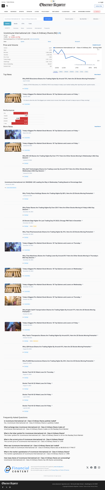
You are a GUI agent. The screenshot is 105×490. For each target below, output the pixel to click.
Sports (21, 11)
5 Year (86, 71)
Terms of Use (87, 486)
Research (77, 41)
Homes (3, 2)
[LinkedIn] (95, 469)
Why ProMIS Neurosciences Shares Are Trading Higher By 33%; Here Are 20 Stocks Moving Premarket (58, 361)
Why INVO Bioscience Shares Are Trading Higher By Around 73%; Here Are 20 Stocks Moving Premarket (59, 78)
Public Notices (10, 2)
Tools (30, 23)
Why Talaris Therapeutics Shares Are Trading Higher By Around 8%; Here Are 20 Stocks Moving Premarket (60, 335)
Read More (97, 126)
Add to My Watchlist (34, 39)
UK (59, 33)
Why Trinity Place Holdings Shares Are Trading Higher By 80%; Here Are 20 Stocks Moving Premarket (58, 193)
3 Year (81, 71)
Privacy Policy (54, 470)
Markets (7, 23)
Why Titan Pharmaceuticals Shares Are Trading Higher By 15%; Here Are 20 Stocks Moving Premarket (58, 232)
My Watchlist (83, 19)
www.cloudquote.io (58, 466)
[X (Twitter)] (87, 469)
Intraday (55, 71)
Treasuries (47, 28)
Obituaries (55, 11)
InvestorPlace (27, 104)
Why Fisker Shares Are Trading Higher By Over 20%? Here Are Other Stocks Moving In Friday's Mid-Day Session (58, 208)
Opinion (29, 11)
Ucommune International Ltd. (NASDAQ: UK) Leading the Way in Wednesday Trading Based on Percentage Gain (43, 182)
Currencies (29, 28)
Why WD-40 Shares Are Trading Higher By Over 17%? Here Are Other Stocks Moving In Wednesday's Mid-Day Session (60, 157)
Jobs (73, 11)
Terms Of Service (64, 470)
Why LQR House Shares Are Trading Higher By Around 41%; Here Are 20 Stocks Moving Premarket (57, 346)
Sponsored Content (84, 11)
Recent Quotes (69, 19)
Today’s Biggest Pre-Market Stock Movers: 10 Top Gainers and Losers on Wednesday (52, 269)
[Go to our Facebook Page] (3, 487)
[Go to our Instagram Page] (10, 487)
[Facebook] (91, 469)
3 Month (72, 71)
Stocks (15, 23)
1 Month (66, 71)
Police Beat (45, 11)
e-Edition (97, 11)
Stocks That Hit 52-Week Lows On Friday (37, 383)
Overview (15, 28)
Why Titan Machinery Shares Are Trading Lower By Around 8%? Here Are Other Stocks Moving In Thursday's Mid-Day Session (60, 256)
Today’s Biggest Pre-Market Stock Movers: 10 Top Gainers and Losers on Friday (50, 94)
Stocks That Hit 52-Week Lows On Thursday (38, 372)
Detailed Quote (96, 45)
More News (97, 74)
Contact (81, 486)
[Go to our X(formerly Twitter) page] (6, 487)
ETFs (23, 23)
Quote (22, 41)
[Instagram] (99, 469)
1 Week (60, 71)
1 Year (76, 71)
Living (37, 11)
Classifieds (65, 11)
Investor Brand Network (11, 187)
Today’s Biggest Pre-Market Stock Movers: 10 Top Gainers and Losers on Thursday (52, 243)
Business (13, 11)
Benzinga (26, 88)
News (6, 11)
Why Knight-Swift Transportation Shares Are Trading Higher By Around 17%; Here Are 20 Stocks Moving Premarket (58, 311)
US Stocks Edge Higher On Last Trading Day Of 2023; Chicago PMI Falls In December (52, 221)
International (38, 28)
